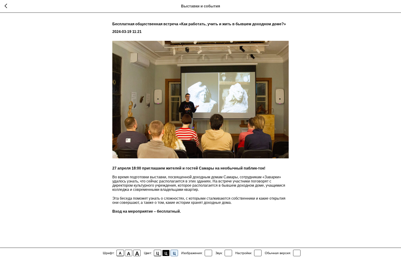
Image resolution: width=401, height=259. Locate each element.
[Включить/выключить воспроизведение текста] (228, 253)
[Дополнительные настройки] (258, 253)
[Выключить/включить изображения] (208, 253)
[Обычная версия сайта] (297, 253)
